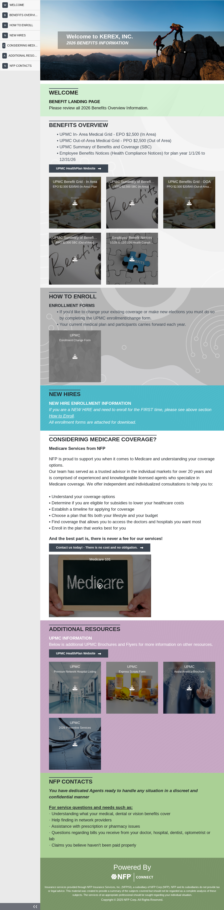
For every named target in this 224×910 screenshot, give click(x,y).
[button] (20, 906)
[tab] (20, 5)
